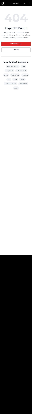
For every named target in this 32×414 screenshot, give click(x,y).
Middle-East (23, 84)
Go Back (16, 50)
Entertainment (21, 71)
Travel (16, 88)
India (15, 79)
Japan (22, 79)
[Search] (24, 3)
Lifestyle (25, 75)
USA (23, 66)
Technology (15, 75)
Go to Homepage (16, 44)
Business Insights (12, 66)
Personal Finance (10, 84)
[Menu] (29, 3)
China (6, 75)
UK (9, 79)
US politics (9, 71)
